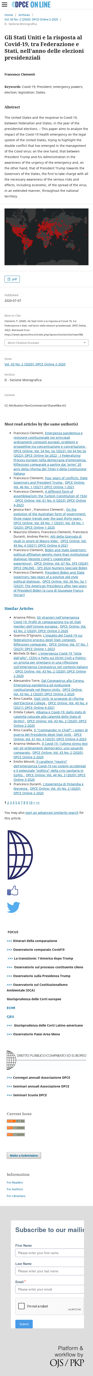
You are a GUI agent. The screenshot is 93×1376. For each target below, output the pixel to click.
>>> (9, 941)
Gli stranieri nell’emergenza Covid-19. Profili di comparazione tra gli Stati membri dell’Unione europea (47, 622)
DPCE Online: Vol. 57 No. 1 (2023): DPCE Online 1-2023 (51, 646)
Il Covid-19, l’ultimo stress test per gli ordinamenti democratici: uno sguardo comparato (51, 748)
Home (9, 15)
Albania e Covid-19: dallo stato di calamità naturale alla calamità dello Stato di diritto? (50, 716)
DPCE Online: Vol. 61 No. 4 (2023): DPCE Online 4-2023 (50, 736)
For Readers (15, 1182)
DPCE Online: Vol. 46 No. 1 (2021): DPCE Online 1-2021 (49, 484)
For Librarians (16, 1196)
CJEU (10, 1016)
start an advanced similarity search (52, 812)
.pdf (14, 279)
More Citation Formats (23, 343)
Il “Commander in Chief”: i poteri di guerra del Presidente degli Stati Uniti (51, 732)
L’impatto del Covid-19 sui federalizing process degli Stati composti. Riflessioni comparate (48, 640)
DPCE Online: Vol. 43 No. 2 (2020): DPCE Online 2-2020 (50, 628)
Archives (24, 15)
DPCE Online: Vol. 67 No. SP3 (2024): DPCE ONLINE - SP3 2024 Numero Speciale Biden (51, 565)
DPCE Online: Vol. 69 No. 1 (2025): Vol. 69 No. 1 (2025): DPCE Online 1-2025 (49, 525)
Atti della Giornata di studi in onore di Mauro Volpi (48, 538)
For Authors (15, 1189)
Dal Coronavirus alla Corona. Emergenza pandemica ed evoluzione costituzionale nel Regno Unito (49, 685)
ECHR (11, 1008)
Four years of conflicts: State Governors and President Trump (51, 480)
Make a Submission (24, 1155)
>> (38, 802)
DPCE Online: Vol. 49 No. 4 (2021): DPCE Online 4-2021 (50, 543)
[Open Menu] (4, 4)
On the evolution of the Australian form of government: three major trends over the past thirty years (50, 514)
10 (31, 802)
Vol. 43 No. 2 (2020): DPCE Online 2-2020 (31, 19)
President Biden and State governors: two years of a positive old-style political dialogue (49, 577)
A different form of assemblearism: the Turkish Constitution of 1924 (50, 493)
